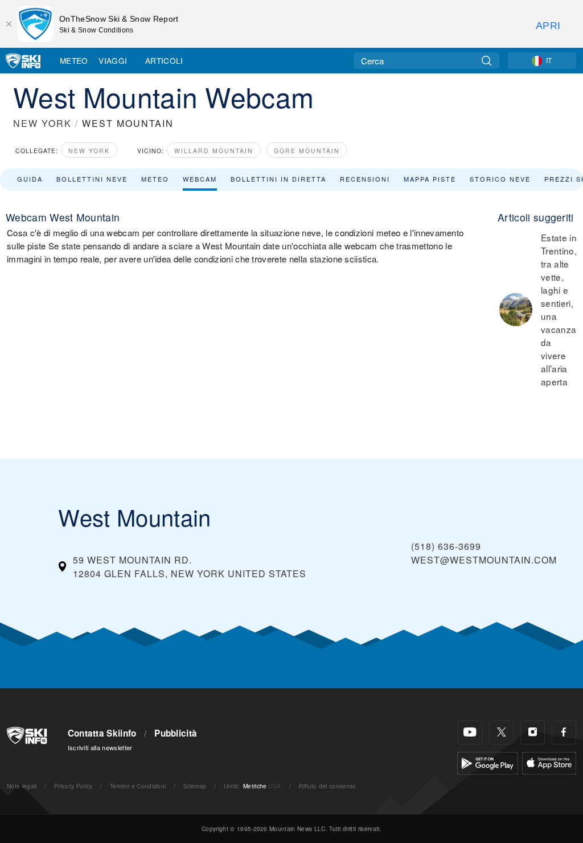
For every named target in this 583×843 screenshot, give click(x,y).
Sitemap (194, 786)
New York (89, 150)
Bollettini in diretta (278, 178)
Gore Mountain (307, 150)
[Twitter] (501, 732)
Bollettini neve (92, 178)
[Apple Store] (549, 762)
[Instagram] (532, 732)
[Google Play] (487, 762)
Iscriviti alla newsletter (100, 747)
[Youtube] (470, 732)
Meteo (74, 60)
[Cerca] (486, 60)
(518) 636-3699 (446, 546)
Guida (30, 178)
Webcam (200, 178)
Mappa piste (430, 178)
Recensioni (365, 178)
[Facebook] (564, 732)
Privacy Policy (73, 786)
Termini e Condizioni (138, 786)
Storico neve (500, 178)
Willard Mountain (213, 150)
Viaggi (112, 60)
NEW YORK (42, 123)
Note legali (22, 786)
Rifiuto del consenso (327, 786)
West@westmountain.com (484, 559)
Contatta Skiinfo (102, 733)
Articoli (164, 60)
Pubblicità (175, 733)
